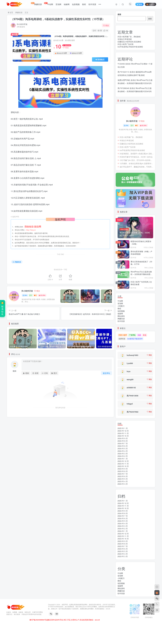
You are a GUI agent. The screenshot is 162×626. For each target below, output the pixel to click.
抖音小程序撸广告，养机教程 (129, 36)
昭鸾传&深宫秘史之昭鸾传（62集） (141, 242)
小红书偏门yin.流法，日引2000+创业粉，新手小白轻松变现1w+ (137, 160)
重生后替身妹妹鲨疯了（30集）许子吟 (141, 262)
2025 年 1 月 (123, 428)
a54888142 (131, 387)
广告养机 (132, 335)
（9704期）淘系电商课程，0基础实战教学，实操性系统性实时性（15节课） (58, 19)
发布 (140, 4)
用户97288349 (123, 88)
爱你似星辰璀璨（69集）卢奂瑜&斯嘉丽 (141, 252)
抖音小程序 (123, 335)
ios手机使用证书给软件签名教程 (130, 46)
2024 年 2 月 (123, 456)
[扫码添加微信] (156, 598)
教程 (84, 4)
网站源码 (121, 316)
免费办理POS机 (124, 80)
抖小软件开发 (22, 24)
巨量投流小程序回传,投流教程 (129, 41)
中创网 (49, 4)
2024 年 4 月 (123, 451)
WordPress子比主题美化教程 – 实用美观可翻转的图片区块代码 (141, 274)
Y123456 (121, 63)
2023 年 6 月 (123, 476)
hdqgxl (130, 403)
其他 (144, 335)
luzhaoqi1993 (132, 355)
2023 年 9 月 (123, 468)
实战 (139, 335)
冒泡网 (58, 4)
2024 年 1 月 (123, 458)
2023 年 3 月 (123, 484)
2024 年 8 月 (123, 441)
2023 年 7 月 (123, 473)
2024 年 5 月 (123, 448)
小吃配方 (121, 306)
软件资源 (92, 4)
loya (128, 371)
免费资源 (122, 338)
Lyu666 (130, 363)
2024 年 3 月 (123, 453)
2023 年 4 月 (123, 481)
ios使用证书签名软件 (135, 338)
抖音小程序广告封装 (126, 44)
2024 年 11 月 (123, 433)
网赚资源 (36, 4)
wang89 (130, 379)
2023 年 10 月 (123, 466)
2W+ (25, 295)
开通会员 (152, 4)
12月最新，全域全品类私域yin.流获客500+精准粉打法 (137, 163)
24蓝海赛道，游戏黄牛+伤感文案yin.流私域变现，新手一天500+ (137, 153)
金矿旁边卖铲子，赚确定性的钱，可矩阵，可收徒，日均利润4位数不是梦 (137, 166)
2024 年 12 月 (123, 430)
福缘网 (66, 4)
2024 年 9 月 (123, 438)
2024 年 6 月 (123, 446)
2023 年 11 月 (123, 463)
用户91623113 (123, 72)
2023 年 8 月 (123, 471)
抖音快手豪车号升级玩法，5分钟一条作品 (136, 157)
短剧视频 (76, 4)
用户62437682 (132, 412)
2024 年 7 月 (123, 443)
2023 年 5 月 (123, 479)
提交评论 (106, 373)
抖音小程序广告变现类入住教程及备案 (141, 283)
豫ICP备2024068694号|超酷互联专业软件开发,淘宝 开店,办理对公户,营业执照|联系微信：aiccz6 (64, 620)
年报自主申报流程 (125, 39)
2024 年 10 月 (123, 436)
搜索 (119, 14)
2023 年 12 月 (123, 461)
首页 (11, 12)
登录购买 (101, 59)
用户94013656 (132, 395)
